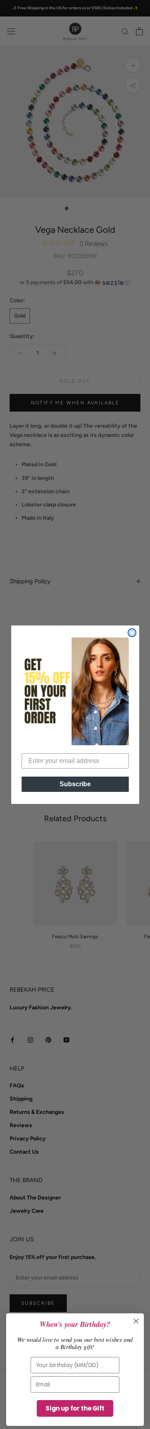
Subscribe (75, 784)
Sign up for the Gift (75, 1408)
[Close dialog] (132, 633)
